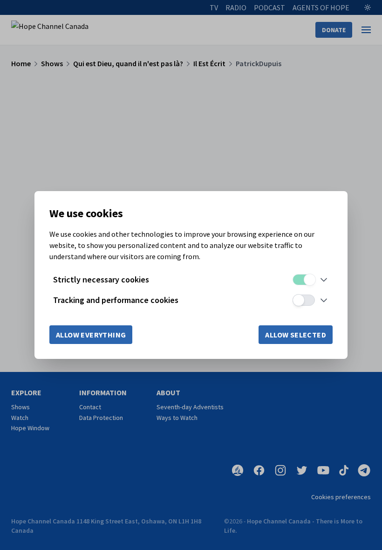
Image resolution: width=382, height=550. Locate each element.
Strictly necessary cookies (101, 279)
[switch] (304, 279)
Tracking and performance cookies (115, 300)
